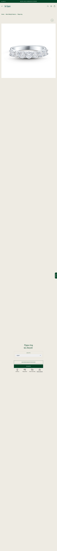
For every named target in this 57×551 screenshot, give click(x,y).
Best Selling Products (11, 14)
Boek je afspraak (40, 371)
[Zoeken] (48, 6)
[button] (2, 6)
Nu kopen (28, 366)
